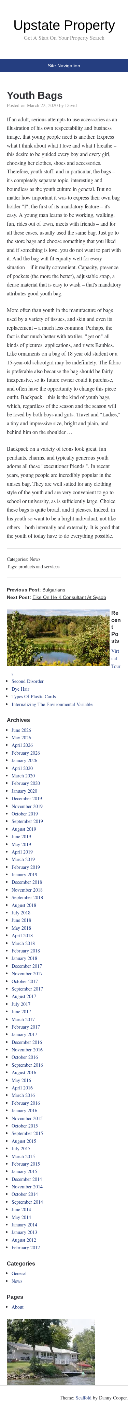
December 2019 (27, 798)
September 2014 (27, 1202)
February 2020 (26, 783)
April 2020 (22, 768)
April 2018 (22, 935)
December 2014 (27, 1179)
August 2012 (24, 1240)
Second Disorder (28, 681)
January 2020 (24, 791)
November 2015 (27, 1118)
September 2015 (27, 1133)
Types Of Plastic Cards (34, 696)
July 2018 (21, 912)
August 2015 (24, 1141)
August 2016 (24, 1072)
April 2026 (22, 745)
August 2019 (24, 829)
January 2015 (24, 1171)
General (19, 1273)
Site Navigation (64, 65)
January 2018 (24, 958)
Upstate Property (64, 25)
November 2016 (27, 1049)
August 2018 (24, 905)
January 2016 (24, 1110)
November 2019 (27, 806)
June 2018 (21, 920)
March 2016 (23, 1095)
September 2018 (27, 897)
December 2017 (27, 966)
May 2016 (21, 1080)
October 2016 (25, 1057)
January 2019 (24, 874)
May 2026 (21, 737)
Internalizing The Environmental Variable (52, 704)
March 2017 (23, 1019)
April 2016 (22, 1087)
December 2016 (27, 1042)
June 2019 (21, 836)
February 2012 (26, 1247)
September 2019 (27, 821)
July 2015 (21, 1148)
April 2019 (22, 851)
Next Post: (56, 597)
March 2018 (23, 943)
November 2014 (27, 1186)
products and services (38, 566)
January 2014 (24, 1224)
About (18, 1307)
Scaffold (83, 1397)
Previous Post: (36, 589)
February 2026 (26, 753)
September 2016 (27, 1065)
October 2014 (25, 1194)
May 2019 (21, 844)
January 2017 (24, 1034)
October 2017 (25, 981)
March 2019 (23, 859)
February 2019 (26, 867)
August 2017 (24, 996)
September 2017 (27, 988)
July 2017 (21, 1004)
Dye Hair (20, 689)
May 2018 (21, 928)
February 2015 (26, 1163)
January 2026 (24, 760)
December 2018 (27, 882)
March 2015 (23, 1156)
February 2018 (26, 950)
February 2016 (26, 1103)
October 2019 (25, 813)
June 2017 (21, 1011)
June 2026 (21, 730)
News (35, 559)
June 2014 (21, 1209)
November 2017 (27, 973)
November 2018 (27, 890)
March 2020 (23, 775)
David (71, 105)
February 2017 (26, 1027)
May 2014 (21, 1217)
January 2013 (24, 1232)
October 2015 (25, 1125)
